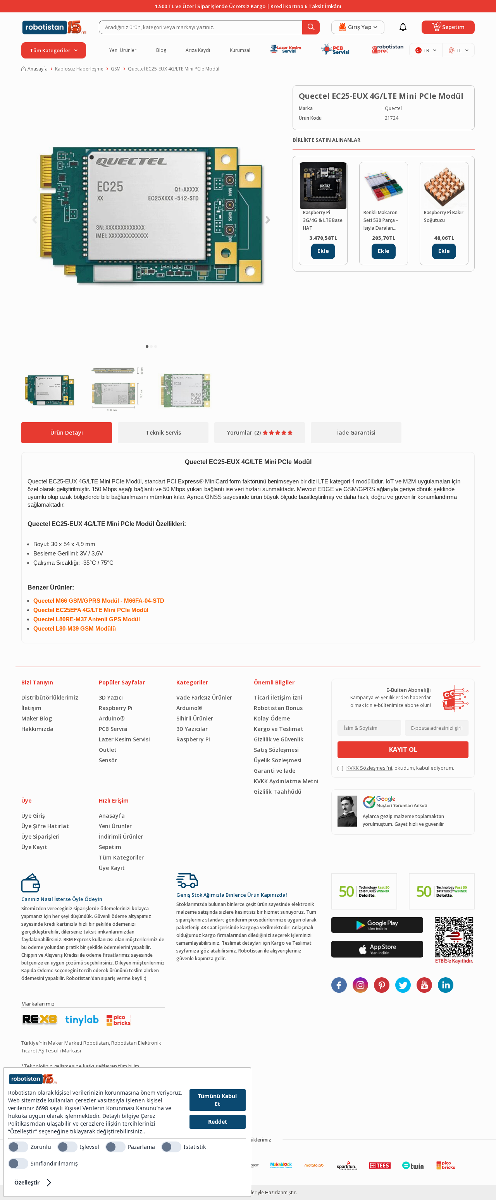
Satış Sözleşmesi (276, 749)
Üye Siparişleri (40, 836)
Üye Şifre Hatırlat (45, 826)
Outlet (108, 749)
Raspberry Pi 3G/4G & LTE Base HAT (323, 220)
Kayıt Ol (403, 749)
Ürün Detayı (66, 432)
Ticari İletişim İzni (278, 697)
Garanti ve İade (274, 770)
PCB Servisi (113, 728)
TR (426, 50)
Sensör (108, 760)
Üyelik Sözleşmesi (277, 760)
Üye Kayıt (34, 847)
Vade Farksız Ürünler (204, 697)
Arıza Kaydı (198, 50)
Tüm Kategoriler (121, 857)
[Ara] (311, 27)
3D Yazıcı (111, 697)
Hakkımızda (37, 728)
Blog (161, 50)
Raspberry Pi (116, 708)
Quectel (393, 108)
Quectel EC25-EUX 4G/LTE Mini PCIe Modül (173, 68)
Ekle (323, 250)
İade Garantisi (356, 432)
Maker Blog (36, 718)
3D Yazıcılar (192, 728)
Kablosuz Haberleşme (79, 68)
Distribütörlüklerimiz (49, 697)
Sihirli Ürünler (194, 718)
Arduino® (112, 718)
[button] (147, 346)
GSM (116, 68)
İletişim (31, 708)
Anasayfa (38, 68)
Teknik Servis (163, 432)
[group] (151, 211)
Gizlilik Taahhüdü (277, 791)
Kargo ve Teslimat (278, 728)
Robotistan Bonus (278, 708)
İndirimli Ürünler (121, 836)
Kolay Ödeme (272, 718)
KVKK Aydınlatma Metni (286, 781)
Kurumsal (240, 50)
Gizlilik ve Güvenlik (278, 739)
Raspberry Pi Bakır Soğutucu (443, 216)
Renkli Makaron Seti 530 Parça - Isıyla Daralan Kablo (380, 220)
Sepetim (110, 847)
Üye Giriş (33, 815)
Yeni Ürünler (122, 50)
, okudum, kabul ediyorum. (400, 767)
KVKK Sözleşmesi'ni (369, 767)
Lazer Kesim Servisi (124, 739)
